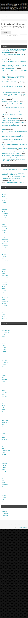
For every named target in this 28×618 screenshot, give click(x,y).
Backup (3, 336)
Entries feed (4, 511)
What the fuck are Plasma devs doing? (9, 118)
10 (2, 326)
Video (3, 493)
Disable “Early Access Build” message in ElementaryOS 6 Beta (14, 70)
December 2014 (5, 239)
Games (3, 394)
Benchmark (4, 341)
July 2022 (4, 194)
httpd (3, 401)
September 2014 (5, 245)
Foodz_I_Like (4, 392)
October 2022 (4, 190)
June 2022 (4, 196)
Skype (18, 35)
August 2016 (4, 215)
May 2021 (4, 200)
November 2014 (5, 241)
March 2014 (4, 258)
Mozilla (3, 433)
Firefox (15, 35)
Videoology (4, 495)
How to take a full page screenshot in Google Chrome (12, 54)
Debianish (4, 371)
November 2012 (5, 277)
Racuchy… (4, 129)
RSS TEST (3, 74)
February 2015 (5, 235)
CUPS (3, 368)
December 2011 (5, 301)
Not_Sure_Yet (4, 439)
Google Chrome (5, 396)
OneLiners (4, 444)
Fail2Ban (3, 381)
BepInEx (3, 343)
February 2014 (5, 260)
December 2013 (5, 265)
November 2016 (5, 213)
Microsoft (4, 426)
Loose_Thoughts (5, 420)
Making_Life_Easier (6, 422)
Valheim (3, 488)
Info (2, 403)
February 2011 (5, 318)
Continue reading (5, 32)
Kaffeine (3, 409)
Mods (3, 431)
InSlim (3, 407)
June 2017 (4, 211)
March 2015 (4, 232)
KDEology (4, 411)
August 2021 (4, 198)
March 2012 (4, 295)
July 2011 (4, 307)
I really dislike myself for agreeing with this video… (12, 114)
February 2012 (5, 297)
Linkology (4, 416)
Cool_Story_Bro (5, 362)
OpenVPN (4, 448)
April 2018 (4, 202)
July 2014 (4, 250)
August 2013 (4, 267)
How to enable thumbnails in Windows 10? (10, 90)
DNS (2, 373)
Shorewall (4, 471)
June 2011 (4, 310)
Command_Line (5, 358)
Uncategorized (5, 484)
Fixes (3, 388)
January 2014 (4, 262)
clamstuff (4, 356)
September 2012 (5, 282)
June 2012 (4, 288)
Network (3, 437)
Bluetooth (4, 347)
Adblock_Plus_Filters (6, 330)
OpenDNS (4, 446)
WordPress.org (5, 515)
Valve (3, 491)
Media (3, 424)
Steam (3, 480)
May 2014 (4, 254)
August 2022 (4, 192)
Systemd (3, 482)
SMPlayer (3, 476)
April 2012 (4, 292)
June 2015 (4, 230)
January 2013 (4, 273)
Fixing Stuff (4, 390)
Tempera (20, 527)
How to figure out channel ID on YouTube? (10, 101)
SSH (2, 478)
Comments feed (5, 513)
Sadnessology (4, 463)
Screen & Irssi (4, 465)
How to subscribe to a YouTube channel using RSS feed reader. (14, 103)
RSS (2, 458)
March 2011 (4, 316)
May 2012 (4, 290)
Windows (3, 499)
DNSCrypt (4, 375)
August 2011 (4, 305)
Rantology (4, 454)
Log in (3, 509)
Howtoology (4, 398)
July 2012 (4, 286)
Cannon (3, 353)
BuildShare (4, 351)
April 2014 (4, 256)
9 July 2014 (10, 35)
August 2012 (4, 284)
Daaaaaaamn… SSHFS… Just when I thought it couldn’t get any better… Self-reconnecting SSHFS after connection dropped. (14, 78)
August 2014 (4, 247)
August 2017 (4, 209)
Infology (3, 405)
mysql (3, 435)
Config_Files (4, 360)
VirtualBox (4, 497)
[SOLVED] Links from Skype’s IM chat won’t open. (13, 24)
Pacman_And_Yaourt (6, 450)
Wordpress (4, 501)
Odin (3, 441)
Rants (3, 456)
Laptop (3, 413)
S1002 (3, 461)
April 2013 (4, 269)
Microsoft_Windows (6, 428)
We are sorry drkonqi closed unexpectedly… (11, 92)
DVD (3, 377)
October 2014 (4, 243)
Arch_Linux (4, 334)
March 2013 (4, 271)
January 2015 (4, 237)
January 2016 (4, 224)
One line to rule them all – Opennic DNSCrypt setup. (12, 111)
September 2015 (5, 226)
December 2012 (5, 275)
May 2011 (4, 312)
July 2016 (4, 217)
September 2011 (5, 303)
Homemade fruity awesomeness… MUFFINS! (11, 120)
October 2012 (4, 280)
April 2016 (4, 220)
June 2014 (4, 252)
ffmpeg (3, 383)
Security (3, 469)
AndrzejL (4, 35)
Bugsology (4, 349)
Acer (3, 328)
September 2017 (5, 207)
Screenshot (4, 467)
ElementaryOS (5, 379)
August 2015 (4, 228)
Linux (3, 418)
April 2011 (4, 314)
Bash (3, 338)
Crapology (4, 364)
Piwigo (3, 452)
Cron (3, 366)
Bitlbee (3, 345)
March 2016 (4, 222)
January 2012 (4, 299)
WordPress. (25, 527)
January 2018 (4, 205)
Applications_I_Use (6, 332)
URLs (3, 486)
